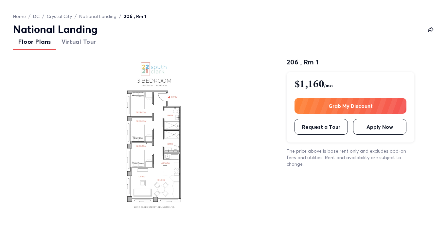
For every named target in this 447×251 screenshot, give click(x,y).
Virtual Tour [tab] (79, 41)
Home (19, 16)
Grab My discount (351, 106)
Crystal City (59, 16)
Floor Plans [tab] (34, 41)
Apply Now (380, 127)
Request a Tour (321, 127)
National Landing (97, 16)
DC (36, 16)
